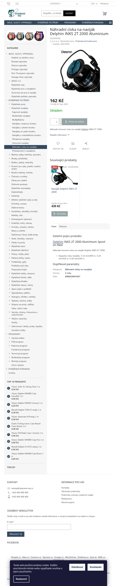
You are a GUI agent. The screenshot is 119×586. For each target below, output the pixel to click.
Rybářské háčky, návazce (23, 273)
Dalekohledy (17, 192)
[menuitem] (19, 22)
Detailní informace (58, 135)
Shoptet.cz (16, 557)
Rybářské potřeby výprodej (23, 96)
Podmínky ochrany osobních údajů (77, 495)
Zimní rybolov (17, 365)
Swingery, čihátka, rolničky (23, 297)
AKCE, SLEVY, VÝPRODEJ (21, 54)
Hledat (69, 13)
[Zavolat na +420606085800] (11, 3)
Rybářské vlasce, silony (22, 285)
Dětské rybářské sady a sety (24, 200)
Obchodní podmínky (70, 491)
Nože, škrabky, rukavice (22, 238)
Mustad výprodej (19, 61)
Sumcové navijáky (20, 143)
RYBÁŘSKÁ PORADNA (19, 369)
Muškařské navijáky (21, 116)
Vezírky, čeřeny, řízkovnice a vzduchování (24, 313)
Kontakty (55, 4)
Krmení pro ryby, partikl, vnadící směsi (26, 167)
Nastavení (21, 579)
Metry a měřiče (18, 231)
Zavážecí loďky (18, 330)
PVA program (17, 342)
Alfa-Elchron (70, 557)
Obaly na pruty (18, 242)
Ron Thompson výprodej (22, 73)
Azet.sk (93, 557)
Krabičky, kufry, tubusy (21, 223)
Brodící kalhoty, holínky (22, 172)
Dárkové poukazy (19, 184)
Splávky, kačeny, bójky (21, 301)
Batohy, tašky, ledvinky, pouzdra (26, 154)
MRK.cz (101, 557)
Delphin (84, 129)
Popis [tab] (53, 226)
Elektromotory (17, 207)
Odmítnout (77, 567)
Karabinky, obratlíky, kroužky (24, 211)
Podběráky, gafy (18, 262)
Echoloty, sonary (19, 204)
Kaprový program (19, 346)
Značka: (61, 44)
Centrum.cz (36, 557)
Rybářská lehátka (19, 281)
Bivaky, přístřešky (19, 158)
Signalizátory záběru (20, 293)
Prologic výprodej (19, 69)
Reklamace (66, 499)
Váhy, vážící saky (19, 308)
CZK (93, 4)
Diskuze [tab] (63, 226)
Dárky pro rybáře (19, 180)
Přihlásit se (15, 534)
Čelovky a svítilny (19, 176)
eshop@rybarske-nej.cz (22, 488)
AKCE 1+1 (16, 81)
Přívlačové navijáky (21, 139)
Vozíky (14, 322)
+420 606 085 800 (19, 492)
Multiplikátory (18, 120)
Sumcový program (19, 353)
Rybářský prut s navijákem (23, 89)
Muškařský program (20, 357)
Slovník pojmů (67, 502)
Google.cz (59, 557)
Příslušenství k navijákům (23, 151)
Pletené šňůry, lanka (20, 258)
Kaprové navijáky (20, 112)
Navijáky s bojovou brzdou (24, 123)
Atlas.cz (25, 557)
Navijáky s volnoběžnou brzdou (26, 135)
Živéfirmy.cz (83, 557)
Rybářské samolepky (21, 188)
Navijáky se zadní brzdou (23, 131)
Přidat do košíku (76, 121)
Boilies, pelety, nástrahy (22, 162)
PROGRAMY (14, 334)
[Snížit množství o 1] (60, 123)
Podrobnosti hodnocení (86, 41)
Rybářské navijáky (19, 108)
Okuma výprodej (19, 65)
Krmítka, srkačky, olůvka (22, 227)
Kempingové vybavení (21, 219)
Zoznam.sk (59, 560)
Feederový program (20, 349)
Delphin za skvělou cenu (22, 57)
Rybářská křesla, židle (21, 277)
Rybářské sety (18, 85)
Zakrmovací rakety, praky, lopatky (26, 326)
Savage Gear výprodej (21, 77)
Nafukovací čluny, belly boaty (24, 235)
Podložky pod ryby (19, 265)
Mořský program (19, 361)
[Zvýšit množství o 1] (60, 120)
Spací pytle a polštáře (21, 289)
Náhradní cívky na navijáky (24, 147)
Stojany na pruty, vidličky (22, 304)
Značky (12, 373)
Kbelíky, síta (16, 215)
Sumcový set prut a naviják (23, 92)
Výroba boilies (17, 338)
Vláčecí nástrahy (19, 318)
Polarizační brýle (19, 269)
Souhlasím (95, 567)
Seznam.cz (48, 557)
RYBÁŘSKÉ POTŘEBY (19, 100)
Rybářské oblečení (20, 250)
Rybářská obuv (18, 246)
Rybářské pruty (18, 104)
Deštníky (15, 196)
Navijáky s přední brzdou (23, 127)
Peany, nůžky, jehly (20, 254)
